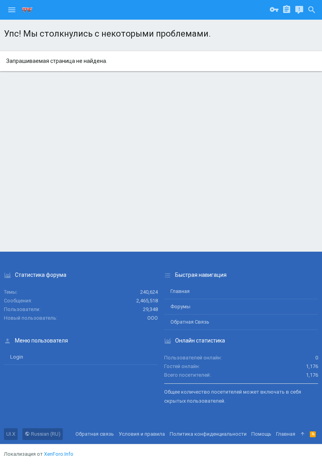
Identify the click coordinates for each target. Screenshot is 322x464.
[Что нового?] (299, 10)
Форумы (180, 306)
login (16, 357)
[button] (12, 10)
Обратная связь (189, 322)
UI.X (10, 434)
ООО (152, 318)
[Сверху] (302, 434)
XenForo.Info (58, 454)
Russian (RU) (45, 434)
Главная (180, 291)
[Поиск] (312, 10)
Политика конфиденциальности (208, 434)
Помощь (261, 434)
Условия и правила (142, 434)
